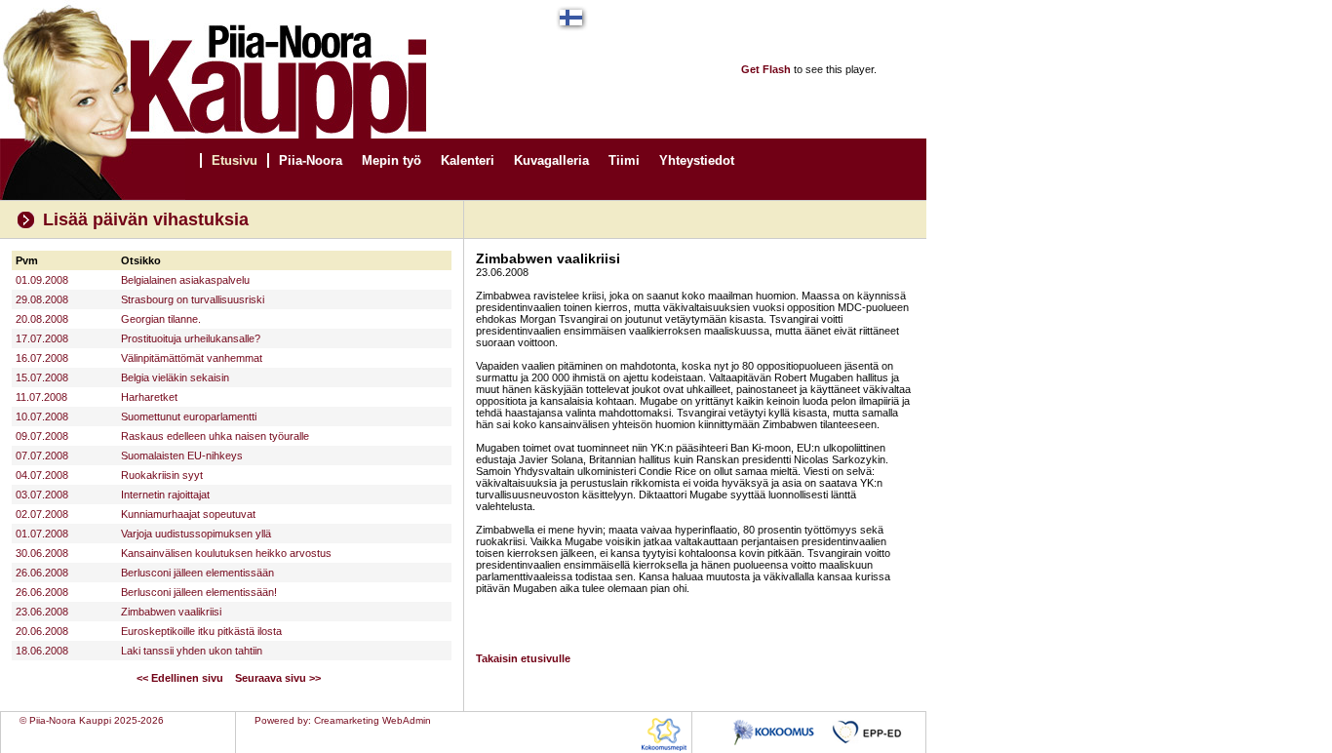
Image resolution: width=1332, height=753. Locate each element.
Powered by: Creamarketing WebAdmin (343, 720)
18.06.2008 (42, 650)
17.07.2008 (42, 338)
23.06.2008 (42, 611)
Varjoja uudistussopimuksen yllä (196, 533)
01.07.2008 (42, 533)
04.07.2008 (42, 475)
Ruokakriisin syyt (162, 475)
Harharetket (149, 397)
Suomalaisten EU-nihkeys (182, 455)
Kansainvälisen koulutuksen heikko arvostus (226, 553)
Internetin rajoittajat (165, 494)
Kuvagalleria (551, 160)
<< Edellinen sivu (180, 678)
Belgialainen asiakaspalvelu (185, 280)
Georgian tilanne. (161, 319)
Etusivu (234, 160)
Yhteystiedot (696, 160)
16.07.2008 (42, 358)
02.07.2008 (42, 514)
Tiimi (624, 160)
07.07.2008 (42, 455)
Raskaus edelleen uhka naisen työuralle (215, 436)
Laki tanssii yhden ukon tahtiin (191, 650)
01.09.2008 (42, 280)
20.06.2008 (42, 631)
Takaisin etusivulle (523, 658)
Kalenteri (467, 160)
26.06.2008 (42, 572)
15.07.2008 (42, 377)
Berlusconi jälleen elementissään (197, 572)
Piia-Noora (310, 160)
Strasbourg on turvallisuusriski (192, 299)
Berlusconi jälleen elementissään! (199, 592)
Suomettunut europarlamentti (188, 416)
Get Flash (766, 69)
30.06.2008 (42, 553)
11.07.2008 (41, 397)
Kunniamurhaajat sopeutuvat (188, 514)
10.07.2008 (42, 416)
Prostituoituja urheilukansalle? (190, 338)
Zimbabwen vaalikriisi (171, 611)
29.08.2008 (42, 299)
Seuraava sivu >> (278, 678)
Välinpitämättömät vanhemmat (191, 358)
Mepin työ (391, 160)
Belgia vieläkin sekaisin (175, 377)
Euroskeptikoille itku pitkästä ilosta (201, 631)
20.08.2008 (42, 319)
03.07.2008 (42, 494)
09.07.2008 (42, 436)
